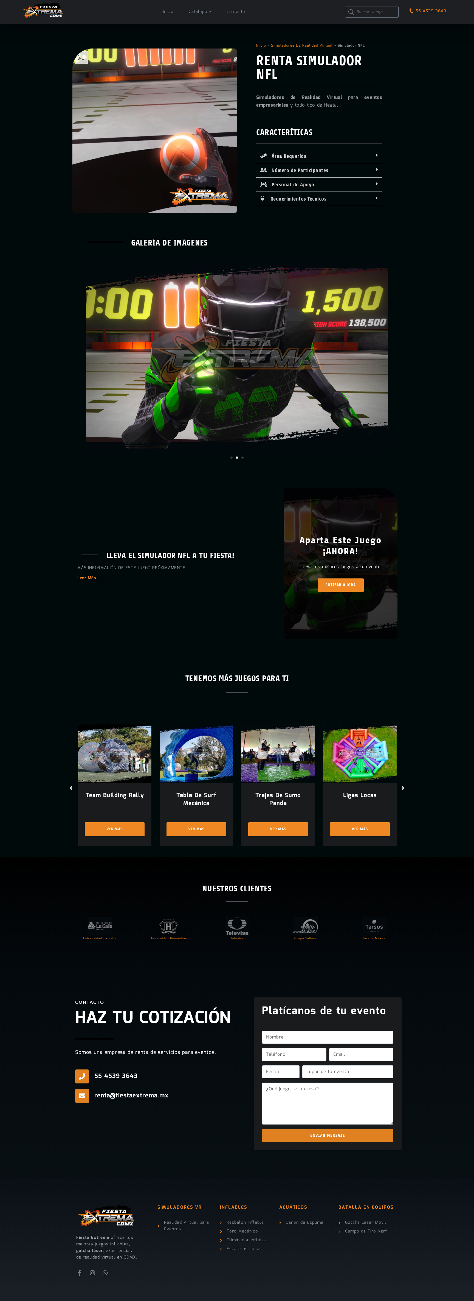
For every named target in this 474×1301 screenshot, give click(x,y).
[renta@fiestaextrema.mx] (82, 1096)
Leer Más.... (89, 578)
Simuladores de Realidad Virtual (302, 45)
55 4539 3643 (431, 11)
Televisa (237, 938)
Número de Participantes (297, 170)
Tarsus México (374, 938)
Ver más (114, 829)
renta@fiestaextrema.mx (131, 1095)
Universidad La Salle (100, 938)
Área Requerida (287, 156)
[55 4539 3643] (82, 1076)
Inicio (261, 45)
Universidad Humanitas (168, 938)
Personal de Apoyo (290, 185)
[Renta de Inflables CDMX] (43, 9)
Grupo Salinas (305, 938)
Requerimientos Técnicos (295, 199)
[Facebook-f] (79, 1273)
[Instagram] (92, 1273)
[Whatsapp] (105, 1273)
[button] (319, 156)
